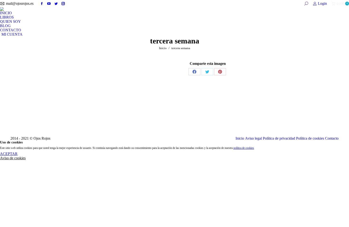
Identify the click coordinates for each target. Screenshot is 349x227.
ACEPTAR (9, 154)
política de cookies (243, 148)
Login (322, 3)
